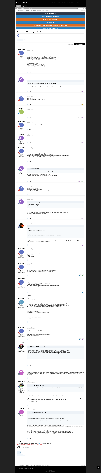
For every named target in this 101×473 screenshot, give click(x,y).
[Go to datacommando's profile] (21, 385)
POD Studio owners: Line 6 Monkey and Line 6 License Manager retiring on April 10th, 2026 (50, 25)
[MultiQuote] (27, 72)
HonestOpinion (21, 222)
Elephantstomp (24, 34)
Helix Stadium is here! (50, 22)
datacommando (21, 381)
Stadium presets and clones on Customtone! (50, 28)
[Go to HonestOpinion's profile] (21, 225)
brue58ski (21, 342)
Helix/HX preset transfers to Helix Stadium (50, 19)
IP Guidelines (31, 468)
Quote (30, 72)
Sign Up (83, 4)
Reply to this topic (79, 44)
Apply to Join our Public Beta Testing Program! (50, 16)
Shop (78, 2)
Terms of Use (20, 468)
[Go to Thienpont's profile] (21, 372)
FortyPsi (21, 108)
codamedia (21, 76)
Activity (24, 6)
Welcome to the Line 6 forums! (50, 13)
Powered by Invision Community (50, 471)
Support (73, 2)
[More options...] (28, 49)
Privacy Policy (26, 468)
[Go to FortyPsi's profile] (21, 111)
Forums (17, 8)
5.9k (21, 389)
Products (52, 2)
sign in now (40, 443)
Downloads (67, 2)
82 (21, 57)
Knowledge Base (23, 8)
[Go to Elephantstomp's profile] (18, 35)
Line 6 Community (22, 3)
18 (21, 116)
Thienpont (21, 368)
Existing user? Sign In (76, 4)
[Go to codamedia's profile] (21, 79)
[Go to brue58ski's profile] (21, 346)
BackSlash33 (21, 298)
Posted (30, 50)
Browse (18, 6)
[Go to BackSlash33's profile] (21, 302)
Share (19, 37)
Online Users (30, 8)
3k (21, 350)
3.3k (21, 142)
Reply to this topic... (26, 447)
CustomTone (60, 2)
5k (21, 229)
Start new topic (70, 44)
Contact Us (83, 468)
